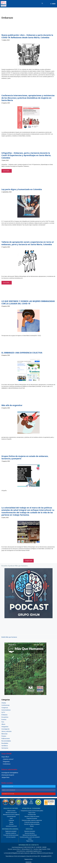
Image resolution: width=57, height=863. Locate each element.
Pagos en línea (29, 841)
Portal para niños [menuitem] (32, 814)
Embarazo (4, 715)
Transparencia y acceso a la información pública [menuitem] (32, 810)
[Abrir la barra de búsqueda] (42, 3)
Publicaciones (5, 738)
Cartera (30, 839)
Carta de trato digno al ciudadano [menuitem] (32, 824)
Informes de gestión (11, 837)
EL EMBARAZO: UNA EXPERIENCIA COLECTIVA (21, 352)
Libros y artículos (6, 731)
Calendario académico (11, 833)
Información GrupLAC (7, 775)
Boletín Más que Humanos (9, 637)
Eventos (3, 719)
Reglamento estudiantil (10, 831)
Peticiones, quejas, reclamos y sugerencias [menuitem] (32, 820)
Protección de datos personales (10, 835)
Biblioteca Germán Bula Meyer (30, 835)
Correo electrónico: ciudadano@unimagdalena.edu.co (29, 851)
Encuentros (4, 717)
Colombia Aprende (11, 816)
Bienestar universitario (29, 831)
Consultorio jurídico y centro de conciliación (30, 837)
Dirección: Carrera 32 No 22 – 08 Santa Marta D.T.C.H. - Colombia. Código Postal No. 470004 (29, 849)
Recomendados (6, 741)
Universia (11, 824)
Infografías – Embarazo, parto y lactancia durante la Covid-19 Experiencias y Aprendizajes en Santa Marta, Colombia (26, 155)
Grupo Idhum (5, 757)
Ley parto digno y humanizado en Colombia (21, 189)
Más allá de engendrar (11, 405)
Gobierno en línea (11, 810)
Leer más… (7, 171)
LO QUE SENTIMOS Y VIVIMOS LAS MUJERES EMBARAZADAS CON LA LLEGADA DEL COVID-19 (28, 302)
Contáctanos (6, 764)
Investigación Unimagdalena (9, 772)
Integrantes (4, 726)
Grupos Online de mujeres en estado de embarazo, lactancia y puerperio (24, 457)
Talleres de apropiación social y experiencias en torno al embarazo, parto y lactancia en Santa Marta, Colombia (27, 243)
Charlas (3, 703)
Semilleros (4, 745)
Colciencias (11, 820)
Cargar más (28, 560)
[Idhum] (3, 3)
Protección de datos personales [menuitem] (31, 822)
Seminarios (4, 748)
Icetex (11, 818)
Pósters (3, 736)
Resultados (4, 743)
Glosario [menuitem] (32, 826)
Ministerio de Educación (11, 812)
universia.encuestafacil (11, 826)
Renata (11, 822)
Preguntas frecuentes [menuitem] (32, 818)
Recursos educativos (30, 833)
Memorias (4, 734)
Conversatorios (6, 710)
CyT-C (3, 712)
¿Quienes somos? (8, 759)
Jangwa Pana (5, 777)
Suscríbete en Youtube (8, 793)
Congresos (4, 707)
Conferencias (5, 705)
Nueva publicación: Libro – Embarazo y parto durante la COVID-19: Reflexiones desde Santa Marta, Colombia (27, 36)
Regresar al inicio (29, 859)
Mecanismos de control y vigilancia (11, 814)
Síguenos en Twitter (7, 786)
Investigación (5, 729)
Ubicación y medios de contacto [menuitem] (31, 816)
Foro (2, 722)
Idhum (3, 724)
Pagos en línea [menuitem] (31, 812)
